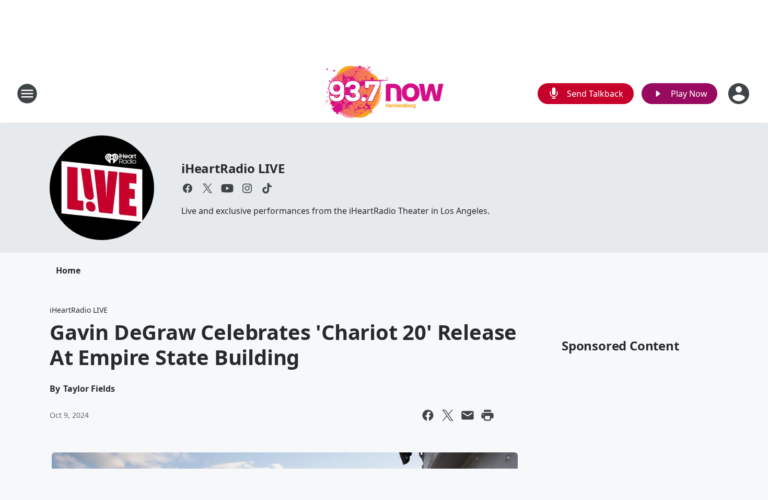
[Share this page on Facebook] (428, 415)
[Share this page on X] (447, 415)
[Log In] (739, 93)
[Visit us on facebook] (187, 188)
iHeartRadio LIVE (233, 168)
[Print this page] (487, 415)
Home (68, 270)
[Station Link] (384, 93)
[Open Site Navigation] (27, 93)
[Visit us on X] (207, 188)
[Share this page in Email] (467, 415)
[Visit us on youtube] (227, 188)
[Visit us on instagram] (247, 188)
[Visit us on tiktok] (267, 188)
